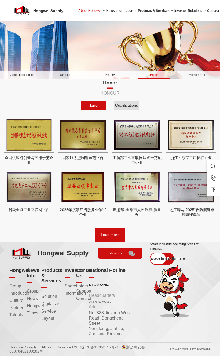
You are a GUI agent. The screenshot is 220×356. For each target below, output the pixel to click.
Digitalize (50, 303)
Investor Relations (188, 11)
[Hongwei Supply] (22, 11)
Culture (16, 300)
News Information (119, 11)
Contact (83, 298)
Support (83, 291)
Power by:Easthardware (190, 349)
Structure (66, 74)
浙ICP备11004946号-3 (99, 347)
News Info (33, 273)
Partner (16, 307)
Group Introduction (22, 74)
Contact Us (85, 273)
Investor (74, 270)
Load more (110, 235)
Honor (154, 74)
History (110, 74)
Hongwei (19, 270)
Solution (49, 296)
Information (75, 293)
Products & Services (154, 11)
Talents (16, 315)
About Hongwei (89, 11)
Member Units (198, 74)
